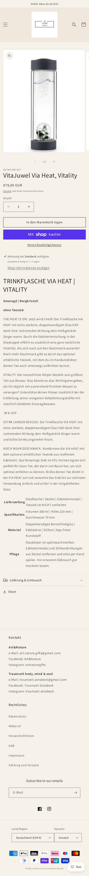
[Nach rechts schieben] (54, 161)
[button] (5, 24)
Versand (7, 191)
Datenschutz (17, 716)
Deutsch (64, 838)
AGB (11, 746)
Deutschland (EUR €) (28, 838)
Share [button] (12, 592)
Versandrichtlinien (21, 736)
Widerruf (15, 726)
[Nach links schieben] (35, 161)
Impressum (16, 755)
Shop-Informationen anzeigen (28, 268)
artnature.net (39, 868)
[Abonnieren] (75, 793)
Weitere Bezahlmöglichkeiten (44, 244)
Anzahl (7, 198)
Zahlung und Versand (24, 765)
